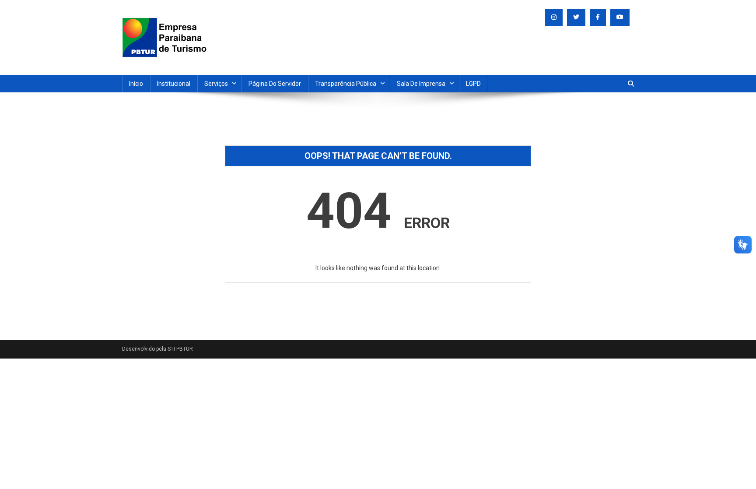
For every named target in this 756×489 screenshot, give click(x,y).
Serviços (216, 83)
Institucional (173, 83)
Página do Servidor (274, 83)
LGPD (473, 83)
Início (136, 83)
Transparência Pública (345, 83)
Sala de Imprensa (421, 83)
